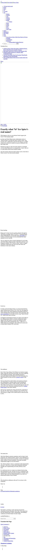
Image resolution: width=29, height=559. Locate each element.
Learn (4, 35)
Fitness (10, 21)
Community (6, 539)
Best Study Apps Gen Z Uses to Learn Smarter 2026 (15, 51)
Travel (7, 28)
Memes (7, 14)
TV (4, 10)
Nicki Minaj (22, 235)
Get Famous (6, 529)
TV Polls (5, 11)
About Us (5, 526)
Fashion (8, 17)
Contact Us (5, 530)
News (4, 8)
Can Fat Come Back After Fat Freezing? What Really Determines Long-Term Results (15, 55)
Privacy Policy (6, 528)
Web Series (5, 33)
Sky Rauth (4, 125)
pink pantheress (16, 491)
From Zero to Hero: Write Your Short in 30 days (17, 37)
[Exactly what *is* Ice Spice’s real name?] (10, 504)
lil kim (6, 491)
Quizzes (8, 15)
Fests (4, 34)
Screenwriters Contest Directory (16, 42)
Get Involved (6, 534)
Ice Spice (3, 491)
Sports (7, 25)
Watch (4, 30)
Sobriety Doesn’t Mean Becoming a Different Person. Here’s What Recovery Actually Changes (15, 49)
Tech (7, 26)
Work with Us (6, 532)
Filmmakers (6, 32)
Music (7, 23)
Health (7, 20)
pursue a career (19, 377)
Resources (8, 41)
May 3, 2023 (3, 124)
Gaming (8, 19)
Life (4, 12)
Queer (7, 24)
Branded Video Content (8, 533)
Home (4, 7)
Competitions (9, 39)
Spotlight (8, 38)
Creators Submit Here (8, 541)
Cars (7, 16)
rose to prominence (5, 314)
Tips (4, 537)
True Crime (8, 29)
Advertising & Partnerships (9, 538)
